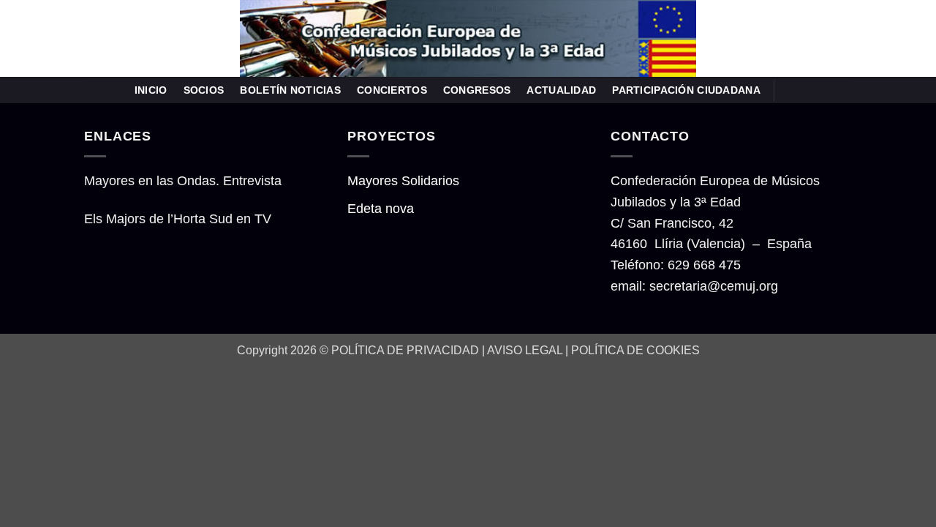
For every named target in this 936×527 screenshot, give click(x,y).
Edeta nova (380, 208)
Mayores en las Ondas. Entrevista (183, 180)
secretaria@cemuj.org (713, 286)
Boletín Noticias (290, 90)
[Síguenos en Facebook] (790, 89)
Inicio (151, 90)
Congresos (477, 90)
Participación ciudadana (686, 90)
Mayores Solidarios (403, 180)
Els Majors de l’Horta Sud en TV (177, 219)
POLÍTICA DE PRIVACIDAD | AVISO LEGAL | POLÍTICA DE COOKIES (515, 349)
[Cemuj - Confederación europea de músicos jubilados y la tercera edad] (468, 38)
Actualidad (561, 90)
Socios (204, 90)
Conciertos (392, 90)
